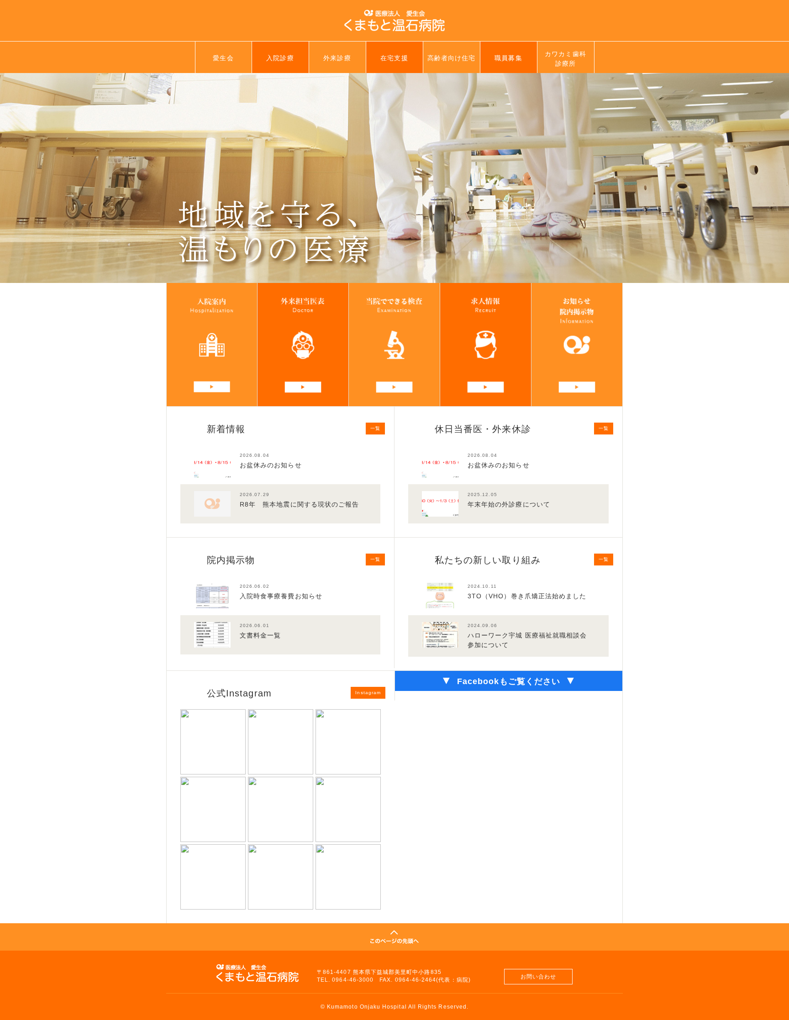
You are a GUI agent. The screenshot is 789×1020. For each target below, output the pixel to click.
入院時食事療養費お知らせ (281, 596)
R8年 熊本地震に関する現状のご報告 (299, 504)
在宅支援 (394, 58)
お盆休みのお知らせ (271, 465)
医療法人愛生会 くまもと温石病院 (394, 20)
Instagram (368, 692)
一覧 (375, 428)
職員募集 (508, 58)
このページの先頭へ (394, 937)
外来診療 (337, 58)
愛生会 (223, 58)
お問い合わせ (538, 976)
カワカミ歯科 (565, 58)
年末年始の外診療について (509, 504)
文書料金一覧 (260, 635)
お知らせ (576, 344)
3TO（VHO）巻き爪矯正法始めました (527, 596)
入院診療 (280, 58)
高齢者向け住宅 (451, 58)
